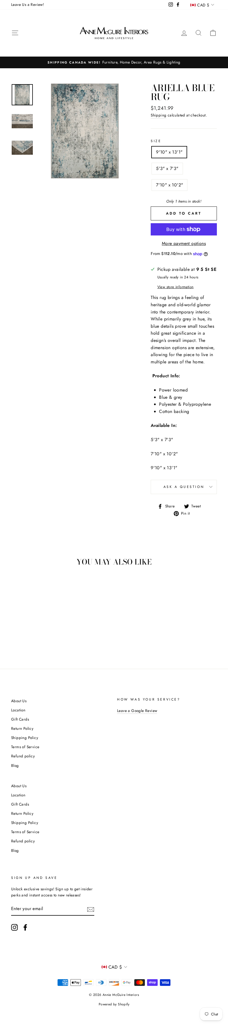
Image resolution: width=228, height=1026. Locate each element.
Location (18, 710)
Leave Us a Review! (27, 4)
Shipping (158, 115)
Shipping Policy (24, 737)
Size (156, 141)
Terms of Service (25, 747)
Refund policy (23, 756)
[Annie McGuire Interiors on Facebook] (25, 927)
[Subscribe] (90, 909)
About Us (18, 701)
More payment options (184, 243)
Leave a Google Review (137, 710)
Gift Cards (20, 719)
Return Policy (22, 728)
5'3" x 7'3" (167, 168)
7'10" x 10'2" (169, 185)
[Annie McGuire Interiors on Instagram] (14, 927)
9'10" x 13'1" (169, 152)
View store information (175, 287)
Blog (15, 765)
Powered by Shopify (114, 1004)
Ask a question (183, 486)
